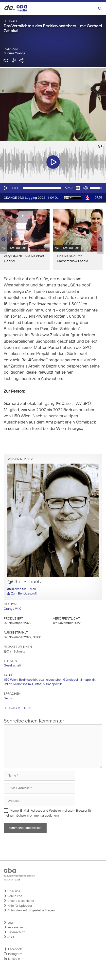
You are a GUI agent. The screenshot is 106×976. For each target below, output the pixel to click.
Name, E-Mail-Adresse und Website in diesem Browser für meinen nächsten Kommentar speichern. (48, 813)
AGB (10, 937)
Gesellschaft (12, 665)
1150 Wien (11, 679)
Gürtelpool (70, 679)
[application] (53, 188)
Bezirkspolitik (28, 679)
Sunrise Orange (14, 53)
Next (100, 239)
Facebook (14, 949)
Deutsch (9, 698)
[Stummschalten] (85, 187)
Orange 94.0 (12, 608)
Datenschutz (16, 932)
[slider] (42, 188)
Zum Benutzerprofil (23, 593)
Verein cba (14, 896)
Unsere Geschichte (20, 901)
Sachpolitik (54, 684)
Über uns (13, 891)
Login (11, 922)
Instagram (14, 954)
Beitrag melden (17, 708)
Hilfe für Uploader (19, 905)
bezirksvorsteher (50, 679)
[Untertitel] (77, 187)
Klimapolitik (87, 679)
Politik (8, 684)
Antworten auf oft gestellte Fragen (31, 910)
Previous (2, 239)
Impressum (15, 927)
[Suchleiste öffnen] (100, 8)
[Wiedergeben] (5, 187)
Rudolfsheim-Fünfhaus (29, 684)
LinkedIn (13, 959)
